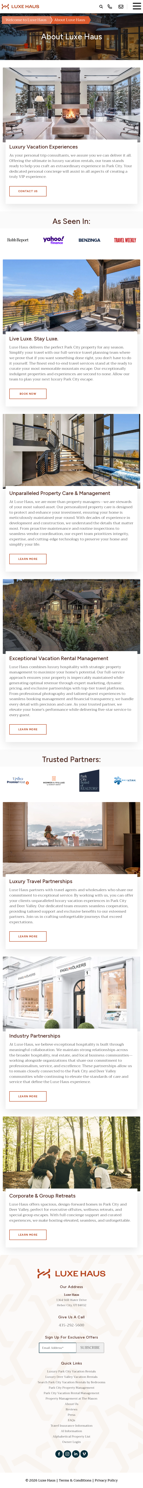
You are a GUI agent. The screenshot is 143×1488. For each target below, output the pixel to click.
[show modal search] (100, 6)
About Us (71, 1404)
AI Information (71, 1431)
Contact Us (28, 191)
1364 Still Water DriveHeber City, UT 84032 (71, 1302)
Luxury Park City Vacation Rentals (71, 1371)
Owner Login (71, 1442)
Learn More (28, 559)
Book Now (28, 393)
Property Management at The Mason (71, 1398)
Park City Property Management (71, 1387)
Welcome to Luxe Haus (26, 20)
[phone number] (110, 6)
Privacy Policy (106, 1480)
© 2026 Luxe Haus (41, 1480)
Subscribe (90, 1347)
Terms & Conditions (75, 1480)
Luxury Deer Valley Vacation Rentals (71, 1377)
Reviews (71, 1409)
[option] (18, 240)
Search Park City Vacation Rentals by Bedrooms (71, 1382)
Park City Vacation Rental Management (71, 1393)
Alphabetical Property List (71, 1436)
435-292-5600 (71, 1325)
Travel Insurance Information (72, 1425)
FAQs (71, 1420)
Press (71, 1414)
